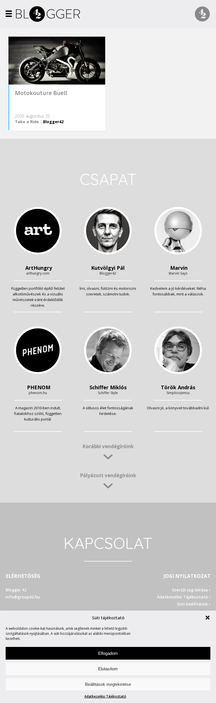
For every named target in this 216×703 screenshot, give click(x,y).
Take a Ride (27, 121)
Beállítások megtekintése (108, 684)
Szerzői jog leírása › (191, 590)
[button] (207, 617)
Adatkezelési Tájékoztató (105, 696)
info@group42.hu (23, 597)
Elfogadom (108, 653)
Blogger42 (53, 121)
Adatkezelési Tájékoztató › (183, 597)
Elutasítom (108, 668)
